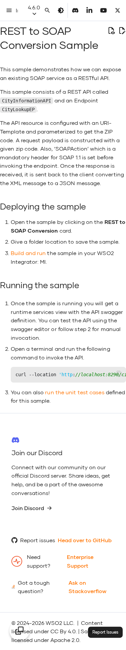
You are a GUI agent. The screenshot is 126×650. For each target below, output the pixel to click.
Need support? (38, 561)
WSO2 (54, 623)
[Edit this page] (122, 30)
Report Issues (105, 632)
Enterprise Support (80, 561)
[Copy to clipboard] (119, 374)
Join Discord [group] (27, 508)
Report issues (37, 540)
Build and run (28, 253)
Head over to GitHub (85, 540)
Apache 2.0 (64, 640)
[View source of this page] (111, 30)
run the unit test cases (74, 392)
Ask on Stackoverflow (88, 586)
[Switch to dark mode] (61, 10)
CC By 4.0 (63, 631)
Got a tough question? (34, 586)
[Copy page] (19, 631)
